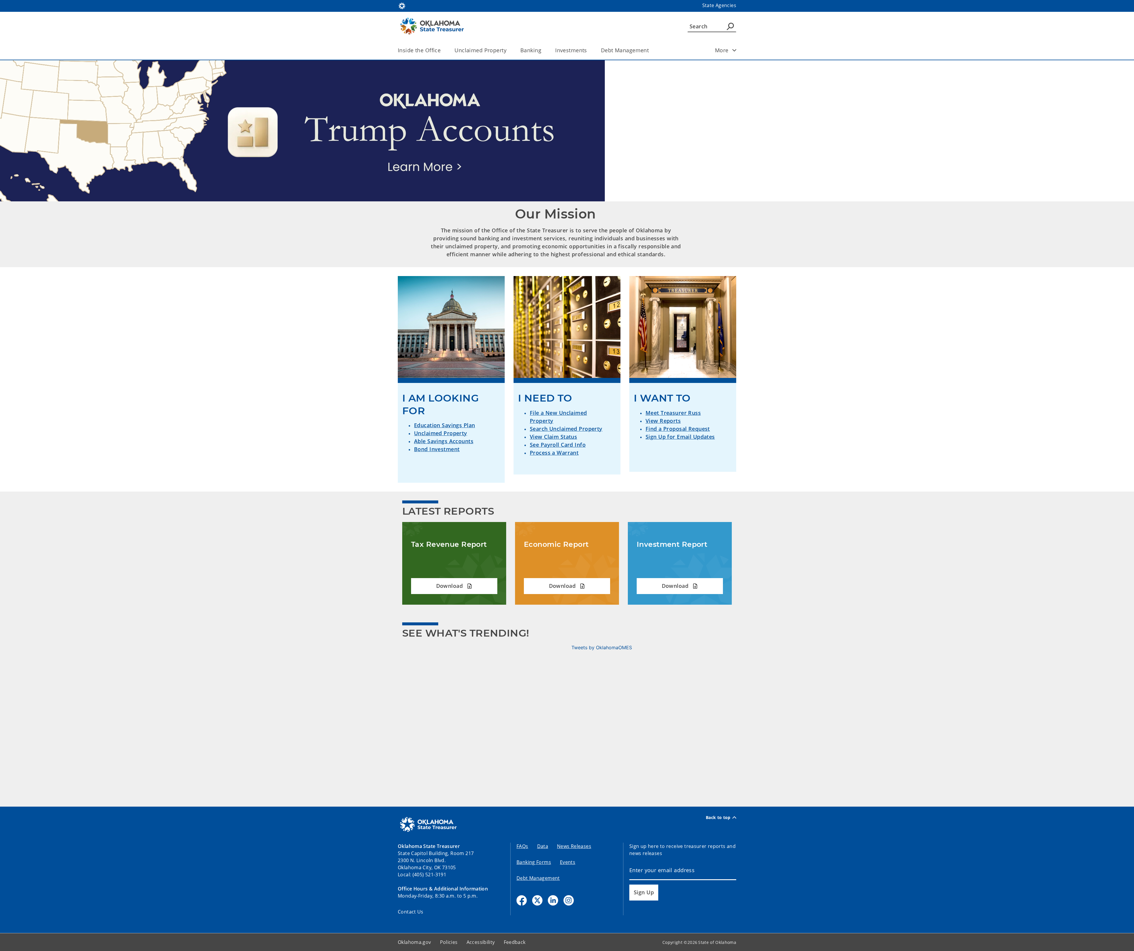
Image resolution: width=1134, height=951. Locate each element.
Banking (530, 50)
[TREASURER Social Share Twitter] (537, 900)
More (722, 50)
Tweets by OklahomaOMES (601, 647)
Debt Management (625, 50)
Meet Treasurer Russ (673, 412)
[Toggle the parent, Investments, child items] (589, 50)
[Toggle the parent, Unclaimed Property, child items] (508, 50)
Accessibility (481, 942)
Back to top (718, 817)
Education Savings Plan (444, 425)
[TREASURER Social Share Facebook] (522, 900)
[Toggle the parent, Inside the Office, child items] (442, 50)
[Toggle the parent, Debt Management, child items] (651, 50)
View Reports (663, 420)
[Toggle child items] (734, 50)
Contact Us (410, 911)
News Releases (574, 846)
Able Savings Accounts (443, 441)
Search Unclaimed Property (566, 428)
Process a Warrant (554, 452)
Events (567, 862)
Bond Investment (437, 449)
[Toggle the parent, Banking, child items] (543, 50)
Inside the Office (419, 50)
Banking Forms (534, 862)
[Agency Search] (730, 26)
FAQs (522, 846)
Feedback (515, 942)
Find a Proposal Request (678, 428)
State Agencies (719, 5)
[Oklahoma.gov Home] (402, 5)
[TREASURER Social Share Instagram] (568, 900)
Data (542, 846)
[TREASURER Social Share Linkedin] (553, 900)
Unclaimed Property (480, 50)
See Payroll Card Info (558, 444)
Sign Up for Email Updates (680, 436)
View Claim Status (553, 436)
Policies (449, 942)
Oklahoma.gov (414, 942)
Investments (571, 50)
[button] (454, 586)
